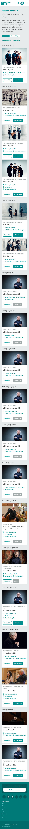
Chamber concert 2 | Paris (11, 108)
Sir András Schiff (9, 571)
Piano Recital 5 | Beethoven (12, 727)
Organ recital (7, 524)
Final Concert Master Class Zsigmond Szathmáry (13, 528)
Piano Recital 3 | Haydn (11, 651)
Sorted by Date (6, 36)
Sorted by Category (15, 36)
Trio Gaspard (8, 70)
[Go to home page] (6, 3)
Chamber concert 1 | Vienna (12, 67)
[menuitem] (3, 824)
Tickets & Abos (22, 3)
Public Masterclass (9, 292)
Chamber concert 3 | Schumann (13, 143)
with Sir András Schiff (11, 294)
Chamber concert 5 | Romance (13, 222)
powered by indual (6, 826)
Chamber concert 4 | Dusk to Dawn (14, 179)
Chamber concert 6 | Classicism (13, 254)
